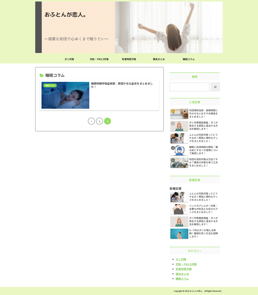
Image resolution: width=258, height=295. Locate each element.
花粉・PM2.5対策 (186, 264)
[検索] (215, 87)
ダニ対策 (181, 259)
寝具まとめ (182, 274)
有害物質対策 (184, 269)
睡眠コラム (182, 279)
